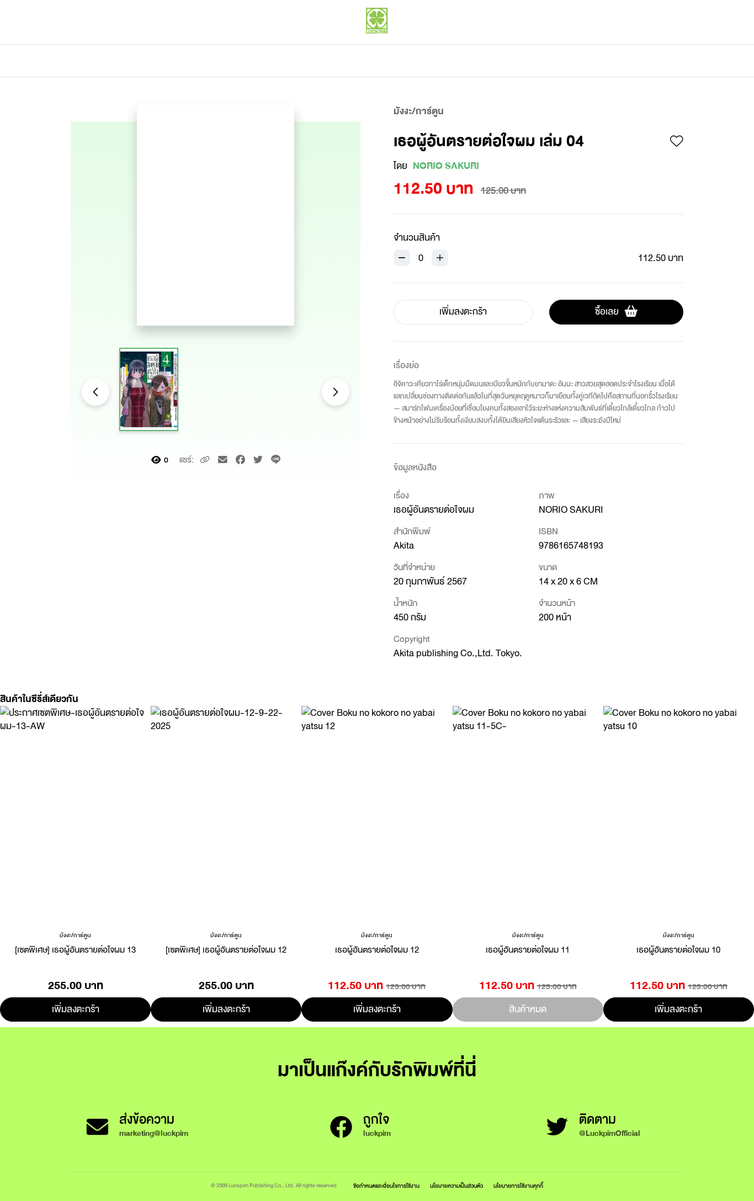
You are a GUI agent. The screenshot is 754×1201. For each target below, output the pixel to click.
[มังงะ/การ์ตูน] (75, 934)
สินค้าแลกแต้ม (330, 60)
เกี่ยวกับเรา (415, 60)
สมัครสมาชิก (662, 44)
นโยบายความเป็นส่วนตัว (456, 1186)
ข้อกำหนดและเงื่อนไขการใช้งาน (386, 1186)
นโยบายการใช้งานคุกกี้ (518, 1186)
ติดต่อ (486, 60)
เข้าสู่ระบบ (611, 44)
